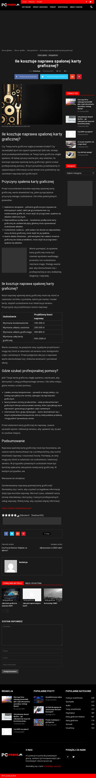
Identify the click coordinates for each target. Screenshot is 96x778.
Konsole (69, 724)
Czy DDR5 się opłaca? (85, 132)
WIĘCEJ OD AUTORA (33, 583)
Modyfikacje (63, 7)
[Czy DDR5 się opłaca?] (71, 134)
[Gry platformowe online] (39, 699)
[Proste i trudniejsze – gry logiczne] (39, 722)
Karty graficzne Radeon (75, 716)
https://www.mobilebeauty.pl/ (17, 508)
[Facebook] (86, 1)
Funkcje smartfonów (74, 698)
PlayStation (70, 713)
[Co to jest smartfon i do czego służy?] (71, 144)
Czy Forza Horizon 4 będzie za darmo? (14, 549)
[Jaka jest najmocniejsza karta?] (32, 594)
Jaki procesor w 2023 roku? (51, 548)
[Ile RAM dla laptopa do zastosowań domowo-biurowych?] (39, 709)
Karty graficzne (53, 55)
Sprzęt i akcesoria (40, 7)
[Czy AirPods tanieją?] (71, 154)
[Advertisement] (48, 29)
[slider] (9, 515)
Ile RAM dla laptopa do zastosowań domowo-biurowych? (53, 709)
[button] (91, 7)
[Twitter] (90, 1)
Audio (68, 705)
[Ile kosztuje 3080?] (53, 594)
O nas (24, 2)
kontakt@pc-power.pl (52, 766)
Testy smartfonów (73, 709)
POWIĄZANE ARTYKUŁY (12, 583)
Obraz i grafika (76, 7)
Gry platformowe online (54, 697)
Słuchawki (70, 701)
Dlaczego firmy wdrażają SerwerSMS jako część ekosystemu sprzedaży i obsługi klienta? (86, 104)
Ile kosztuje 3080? (50, 603)
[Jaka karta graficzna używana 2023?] (11, 594)
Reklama (31, 2)
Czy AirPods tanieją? (85, 152)
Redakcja (36, 71)
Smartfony (70, 728)
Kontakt (39, 2)
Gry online (26, 7)
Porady (53, 7)
